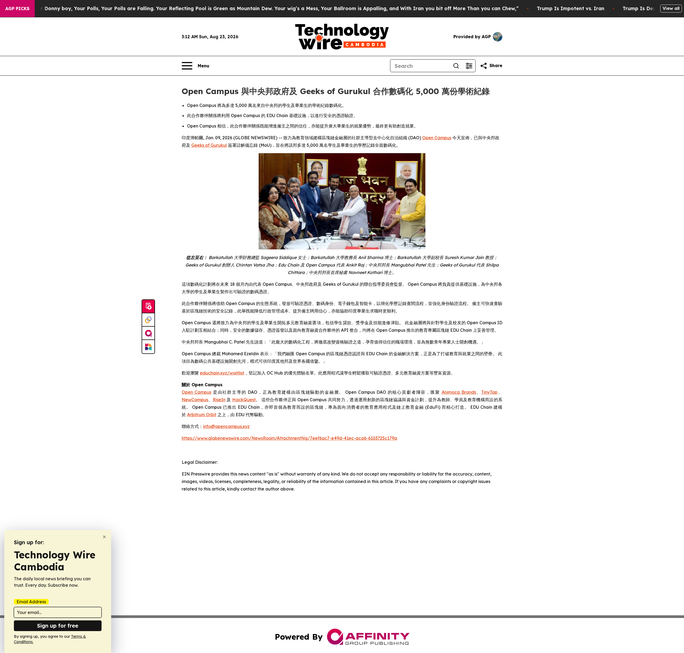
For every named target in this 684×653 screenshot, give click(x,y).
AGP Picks (17, 8)
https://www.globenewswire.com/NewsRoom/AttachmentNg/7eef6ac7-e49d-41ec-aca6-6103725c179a (289, 438)
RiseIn (219, 399)
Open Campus (436, 137)
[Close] (104, 536)
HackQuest (244, 399)
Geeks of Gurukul (209, 145)
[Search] (456, 66)
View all (671, 8)
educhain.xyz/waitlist (222, 373)
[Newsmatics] (148, 346)
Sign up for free (57, 625)
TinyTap (489, 392)
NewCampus (195, 399)
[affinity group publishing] (148, 333)
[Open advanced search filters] (469, 66)
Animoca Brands (459, 392)
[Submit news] (148, 306)
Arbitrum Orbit (201, 414)
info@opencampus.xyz (226, 426)
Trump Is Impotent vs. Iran (570, 8)
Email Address (31, 601)
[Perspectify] (148, 320)
